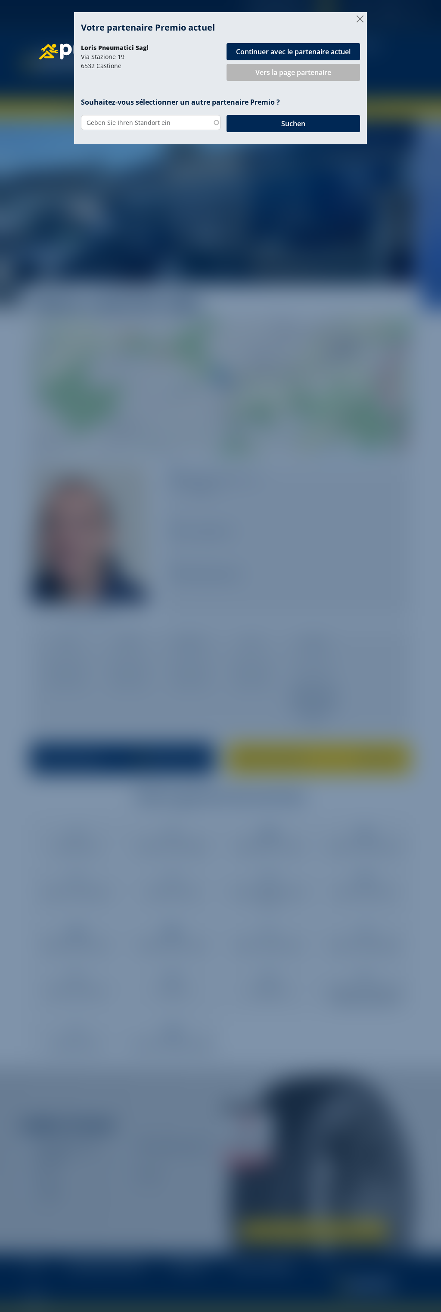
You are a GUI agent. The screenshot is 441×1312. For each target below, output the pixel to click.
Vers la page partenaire (293, 72)
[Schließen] (360, 19)
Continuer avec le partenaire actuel (293, 51)
